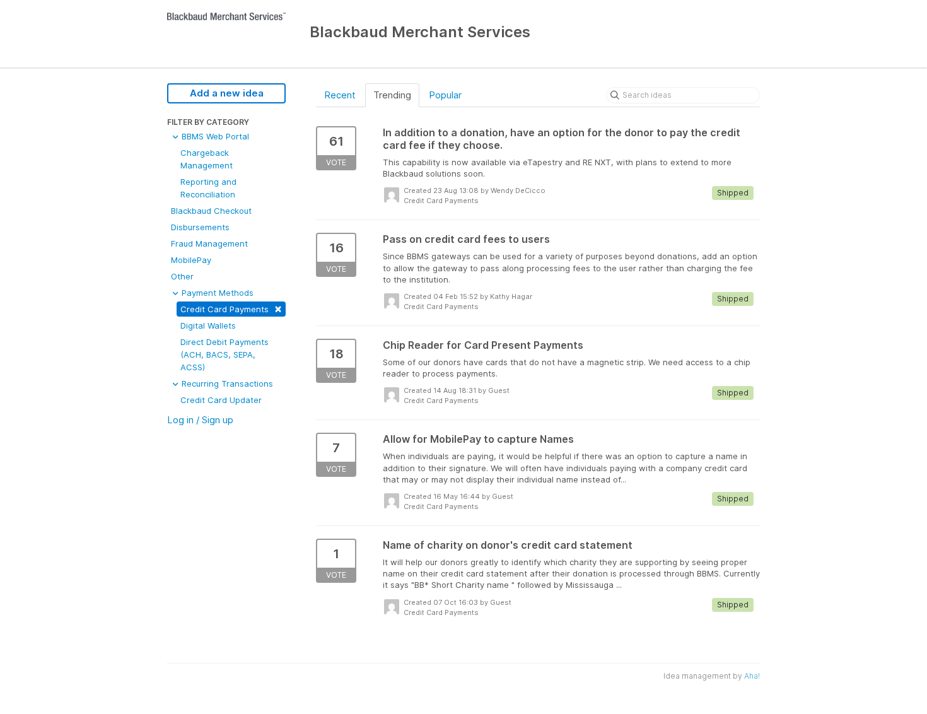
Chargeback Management (206, 159)
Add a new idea (227, 93)
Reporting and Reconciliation (208, 188)
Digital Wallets (208, 325)
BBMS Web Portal (214, 136)
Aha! (752, 676)
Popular (445, 95)
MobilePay (191, 260)
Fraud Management (209, 243)
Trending (392, 95)
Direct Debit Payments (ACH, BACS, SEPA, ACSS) (224, 354)
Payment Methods (216, 293)
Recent (340, 95)
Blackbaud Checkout (211, 211)
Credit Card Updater (221, 400)
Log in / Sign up (200, 420)
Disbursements (200, 227)
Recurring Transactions (226, 383)
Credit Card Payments (231, 308)
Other (182, 276)
